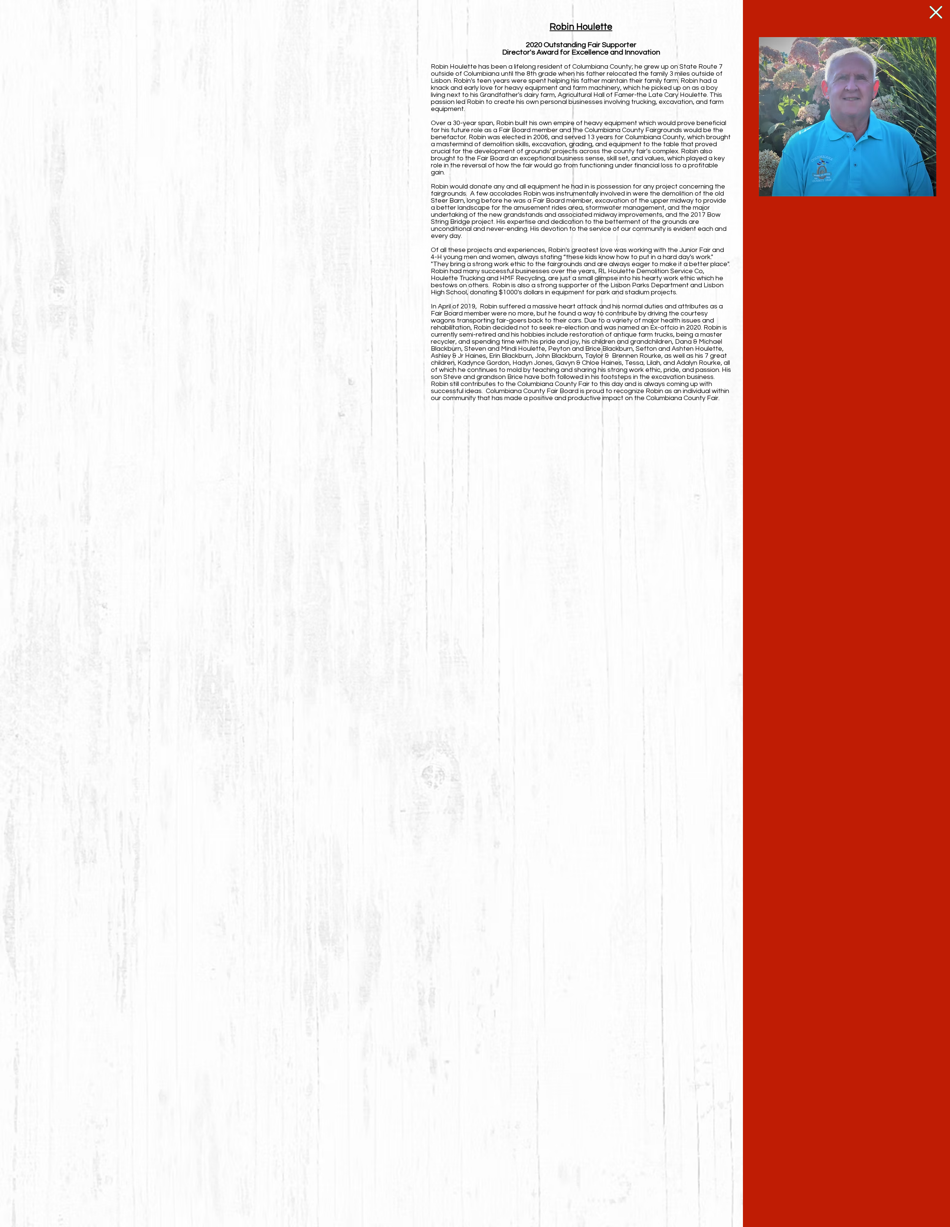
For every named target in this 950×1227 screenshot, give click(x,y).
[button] (936, 12)
